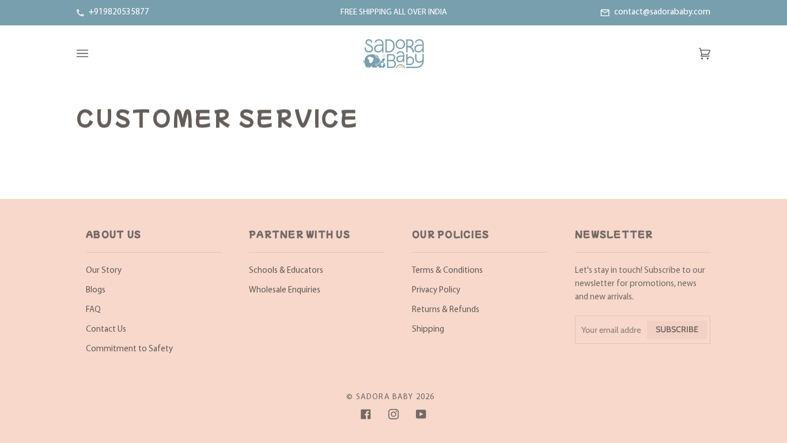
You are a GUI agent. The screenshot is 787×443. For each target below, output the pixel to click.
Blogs (95, 290)
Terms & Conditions (447, 270)
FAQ (93, 310)
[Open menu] (94, 53)
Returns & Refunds (445, 310)
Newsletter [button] (614, 234)
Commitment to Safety (129, 349)
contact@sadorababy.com (662, 12)
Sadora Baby (385, 397)
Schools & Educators (286, 270)
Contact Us (106, 329)
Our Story (104, 270)
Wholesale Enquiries (284, 290)
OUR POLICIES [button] (450, 234)
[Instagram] (393, 414)
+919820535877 (119, 12)
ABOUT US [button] (113, 234)
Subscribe (677, 329)
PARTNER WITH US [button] (299, 234)
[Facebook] (366, 414)
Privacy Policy (436, 290)
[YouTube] (421, 414)
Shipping (428, 329)
